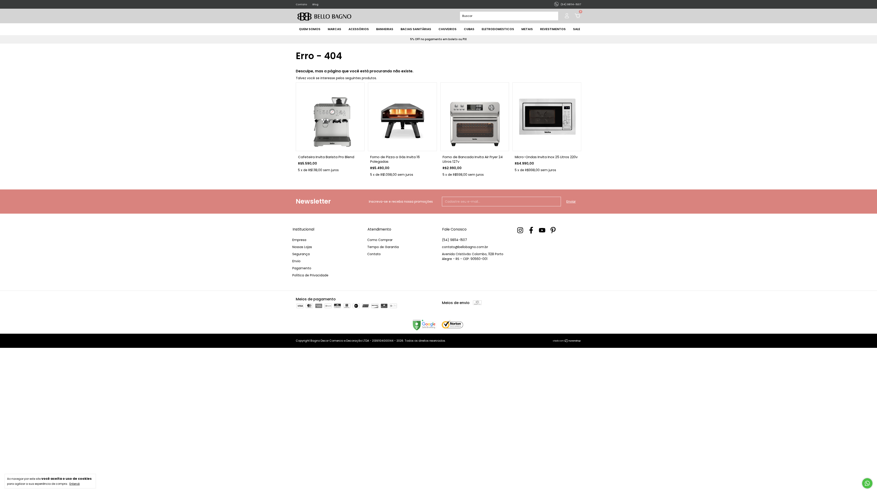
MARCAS (334, 29)
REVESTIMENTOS (553, 29)
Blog (315, 4)
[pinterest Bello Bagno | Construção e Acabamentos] (553, 230)
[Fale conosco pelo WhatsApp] (867, 483)
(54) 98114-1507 (454, 240)
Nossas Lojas (302, 247)
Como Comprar (380, 240)
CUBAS (469, 29)
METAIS (527, 29)
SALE (576, 29)
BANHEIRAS (384, 29)
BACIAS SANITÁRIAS (416, 29)
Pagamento (301, 268)
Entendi (74, 483)
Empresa (299, 240)
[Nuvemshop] (567, 341)
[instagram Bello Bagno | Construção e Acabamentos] (520, 230)
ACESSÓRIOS (359, 29)
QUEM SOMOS (309, 29)
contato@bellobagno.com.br (465, 247)
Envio (296, 261)
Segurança (301, 254)
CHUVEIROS (447, 29)
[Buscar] (553, 16)
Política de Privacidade (310, 275)
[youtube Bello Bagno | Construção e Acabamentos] (542, 230)
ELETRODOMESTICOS (498, 29)
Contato (301, 4)
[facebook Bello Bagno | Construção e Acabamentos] (531, 230)
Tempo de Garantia (383, 247)
